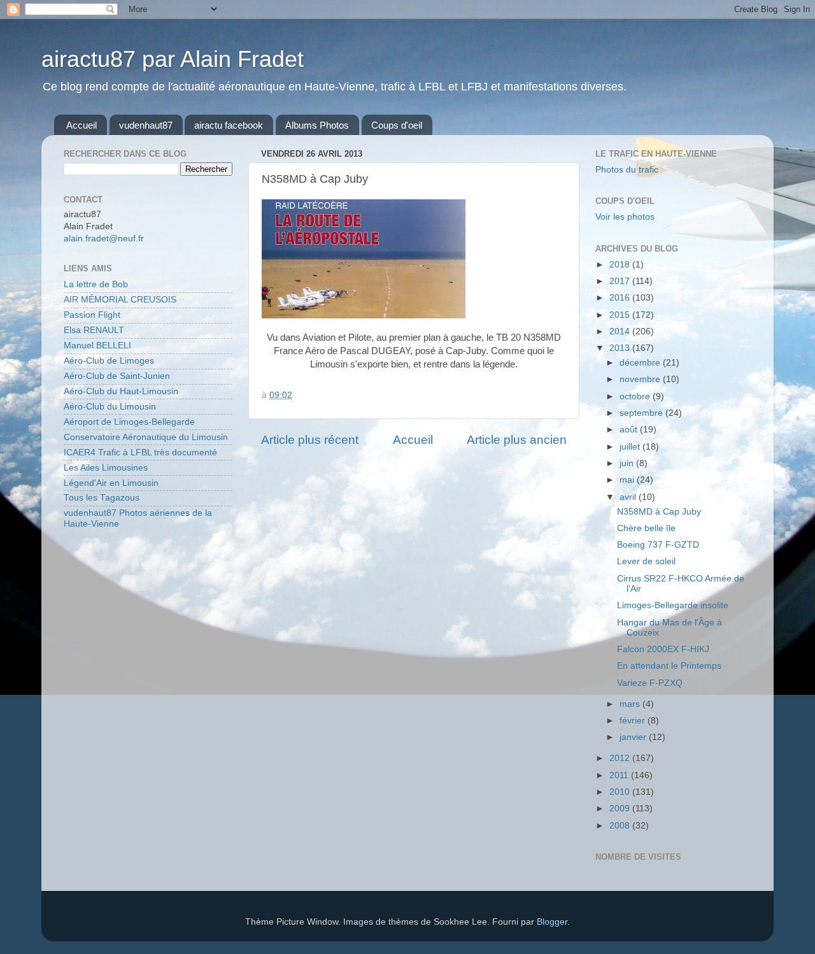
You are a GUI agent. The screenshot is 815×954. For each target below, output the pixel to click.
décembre (641, 362)
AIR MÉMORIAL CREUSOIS (120, 299)
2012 (620, 758)
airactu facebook (228, 125)
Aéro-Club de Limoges (109, 361)
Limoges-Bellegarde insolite (672, 605)
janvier (634, 737)
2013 (620, 348)
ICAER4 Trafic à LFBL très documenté (140, 452)
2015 (620, 315)
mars (631, 704)
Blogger (552, 922)
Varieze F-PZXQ (650, 683)
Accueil (81, 125)
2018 (620, 264)
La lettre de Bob (96, 284)
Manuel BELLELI (97, 345)
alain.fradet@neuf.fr (104, 238)
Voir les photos (625, 217)
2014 (620, 331)
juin (628, 463)
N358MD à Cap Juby (659, 511)
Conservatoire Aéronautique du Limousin (146, 437)
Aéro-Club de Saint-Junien (117, 376)
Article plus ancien (517, 439)
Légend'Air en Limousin (111, 483)
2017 (620, 281)
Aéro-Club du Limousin (110, 406)
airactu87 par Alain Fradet (172, 59)
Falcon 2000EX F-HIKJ (663, 649)
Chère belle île (646, 528)
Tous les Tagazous (101, 497)
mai (628, 480)
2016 (620, 298)
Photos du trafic (626, 169)
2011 (620, 775)
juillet (631, 447)
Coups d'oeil (396, 125)
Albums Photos (317, 125)
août (630, 429)
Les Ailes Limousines (106, 468)
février (634, 720)
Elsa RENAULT (94, 330)
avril (629, 497)
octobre (636, 396)
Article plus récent (309, 439)
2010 (620, 792)
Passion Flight (92, 315)
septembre (642, 413)
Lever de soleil (646, 561)
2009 (620, 808)
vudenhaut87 (146, 125)
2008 (620, 825)
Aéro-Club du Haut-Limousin (121, 391)
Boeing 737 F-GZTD (658, 545)
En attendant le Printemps (669, 666)
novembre (641, 379)
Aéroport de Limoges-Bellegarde (129, 422)
